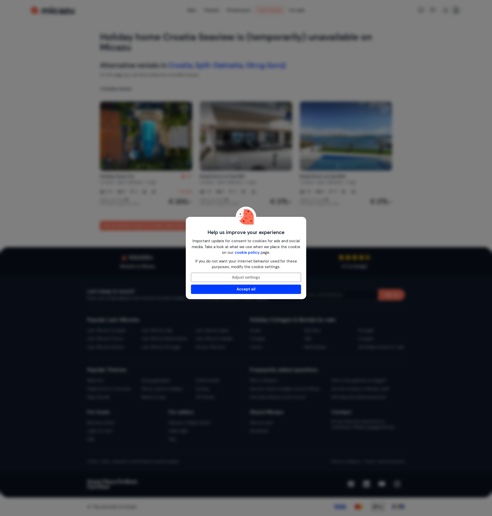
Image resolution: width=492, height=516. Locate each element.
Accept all (246, 289)
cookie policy (247, 252)
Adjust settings (246, 277)
